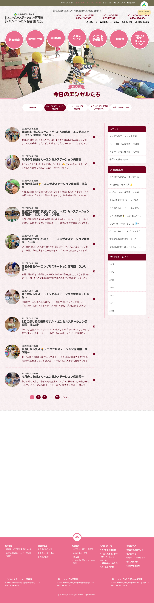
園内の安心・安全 (80, 553)
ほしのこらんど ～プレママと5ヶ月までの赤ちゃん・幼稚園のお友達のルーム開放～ (127, 231)
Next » (66, 397)
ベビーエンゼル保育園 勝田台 (124, 144)
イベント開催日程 (97, 38)
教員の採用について (135, 550)
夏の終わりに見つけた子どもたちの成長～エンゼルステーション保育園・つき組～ (127, 200)
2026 (111, 264)
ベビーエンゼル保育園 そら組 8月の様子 (127, 192)
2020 (111, 311)
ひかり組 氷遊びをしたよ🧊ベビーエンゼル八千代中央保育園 (127, 223)
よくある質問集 (107, 567)
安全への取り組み (47, 553)
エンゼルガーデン (68, 3)
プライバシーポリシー (136, 558)
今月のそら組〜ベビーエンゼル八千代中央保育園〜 (127, 208)
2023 (111, 288)
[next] (149, 438)
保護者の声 (131, 546)
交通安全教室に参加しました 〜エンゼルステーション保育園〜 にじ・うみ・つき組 (127, 239)
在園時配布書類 (133, 566)
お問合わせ (93, 22)
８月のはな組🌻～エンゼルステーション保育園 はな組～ (127, 216)
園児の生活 (35, 39)
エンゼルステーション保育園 (55, 107)
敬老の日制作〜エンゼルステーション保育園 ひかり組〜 (127, 247)
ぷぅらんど (108, 3)
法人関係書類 (132, 562)
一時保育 (119, 39)
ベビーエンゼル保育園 (77, 107)
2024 (111, 280)
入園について (77, 37)
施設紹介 (56, 38)
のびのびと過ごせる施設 (83, 549)
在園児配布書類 (143, 22)
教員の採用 (128, 22)
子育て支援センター (118, 159)
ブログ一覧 (75, 526)
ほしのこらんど (120, 3)
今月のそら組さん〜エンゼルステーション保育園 (127, 177)
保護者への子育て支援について (18, 549)
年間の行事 (44, 557)
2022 (111, 295)
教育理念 (14, 39)
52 (57, 397)
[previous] (5, 438)
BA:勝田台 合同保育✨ (120, 185)
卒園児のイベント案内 (110, 22)
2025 (111, 272)
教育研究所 (131, 3)
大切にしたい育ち (47, 549)
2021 (111, 303)
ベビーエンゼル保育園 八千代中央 (126, 152)
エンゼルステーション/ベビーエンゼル (89, 3)
